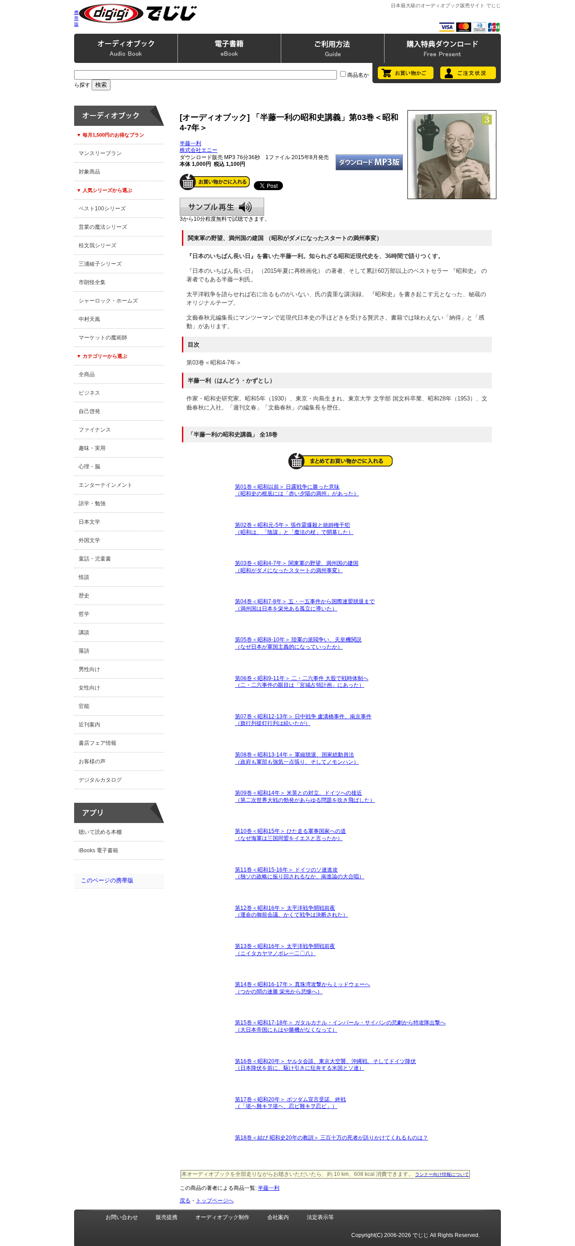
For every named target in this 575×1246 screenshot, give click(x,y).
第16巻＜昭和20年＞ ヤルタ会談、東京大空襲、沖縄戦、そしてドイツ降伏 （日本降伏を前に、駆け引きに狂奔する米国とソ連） (325, 1065)
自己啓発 (89, 411)
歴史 (84, 595)
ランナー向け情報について (442, 1174)
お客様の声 (92, 761)
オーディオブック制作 (222, 1217)
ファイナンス (95, 430)
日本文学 (89, 522)
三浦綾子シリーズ (100, 264)
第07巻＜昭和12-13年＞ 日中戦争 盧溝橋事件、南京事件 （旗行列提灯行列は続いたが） (303, 720)
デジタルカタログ (100, 780)
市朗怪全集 (92, 282)
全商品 (87, 374)
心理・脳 (89, 466)
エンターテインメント (106, 485)
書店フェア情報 (97, 743)
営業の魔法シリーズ (103, 227)
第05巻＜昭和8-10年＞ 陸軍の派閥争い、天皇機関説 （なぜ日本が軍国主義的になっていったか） (298, 643)
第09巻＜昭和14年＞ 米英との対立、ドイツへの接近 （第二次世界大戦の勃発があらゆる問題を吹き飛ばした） (305, 796)
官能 (84, 706)
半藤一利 (190, 143)
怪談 (84, 577)
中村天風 (89, 319)
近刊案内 (89, 724)
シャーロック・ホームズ (108, 301)
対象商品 (89, 172)
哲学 (84, 614)
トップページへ (215, 1200)
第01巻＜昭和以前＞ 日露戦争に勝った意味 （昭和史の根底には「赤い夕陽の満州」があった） (297, 490)
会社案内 (278, 1217)
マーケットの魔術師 (103, 337)
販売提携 (166, 1217)
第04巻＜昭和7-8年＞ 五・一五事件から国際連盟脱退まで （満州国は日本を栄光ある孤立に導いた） (305, 605)
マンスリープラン (100, 153)
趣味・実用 (92, 448)
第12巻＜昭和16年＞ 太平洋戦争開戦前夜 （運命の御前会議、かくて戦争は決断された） (291, 911)
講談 (84, 632)
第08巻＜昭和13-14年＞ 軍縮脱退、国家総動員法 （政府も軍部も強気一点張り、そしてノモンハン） (297, 758)
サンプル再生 (222, 207)
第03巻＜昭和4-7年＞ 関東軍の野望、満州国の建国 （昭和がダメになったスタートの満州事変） (296, 567)
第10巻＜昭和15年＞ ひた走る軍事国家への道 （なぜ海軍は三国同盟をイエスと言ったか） (290, 834)
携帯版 (76, 18)
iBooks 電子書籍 (98, 850)
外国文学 (89, 540)
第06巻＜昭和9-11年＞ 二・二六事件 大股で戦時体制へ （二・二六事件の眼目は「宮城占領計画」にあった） (301, 682)
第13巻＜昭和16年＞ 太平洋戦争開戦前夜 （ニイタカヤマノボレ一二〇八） (285, 950)
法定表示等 (320, 1217)
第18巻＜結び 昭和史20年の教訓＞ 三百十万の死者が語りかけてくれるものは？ (331, 1138)
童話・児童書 (95, 559)
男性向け (89, 669)
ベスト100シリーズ (102, 208)
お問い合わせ (122, 1217)
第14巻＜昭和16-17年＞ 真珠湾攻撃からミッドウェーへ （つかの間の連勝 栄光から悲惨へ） (302, 988)
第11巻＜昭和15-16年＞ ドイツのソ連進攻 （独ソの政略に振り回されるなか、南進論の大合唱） (299, 873)
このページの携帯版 (107, 880)
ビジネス (89, 393)
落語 (84, 651)
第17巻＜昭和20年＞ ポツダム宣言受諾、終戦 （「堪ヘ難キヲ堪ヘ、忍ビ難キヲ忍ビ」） (290, 1103)
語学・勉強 (92, 503)
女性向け (89, 688)
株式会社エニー (198, 150)
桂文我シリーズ (97, 245)
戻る (185, 1200)
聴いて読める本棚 (100, 832)
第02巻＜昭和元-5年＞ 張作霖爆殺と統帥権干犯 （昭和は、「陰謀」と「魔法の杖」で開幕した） (294, 528)
